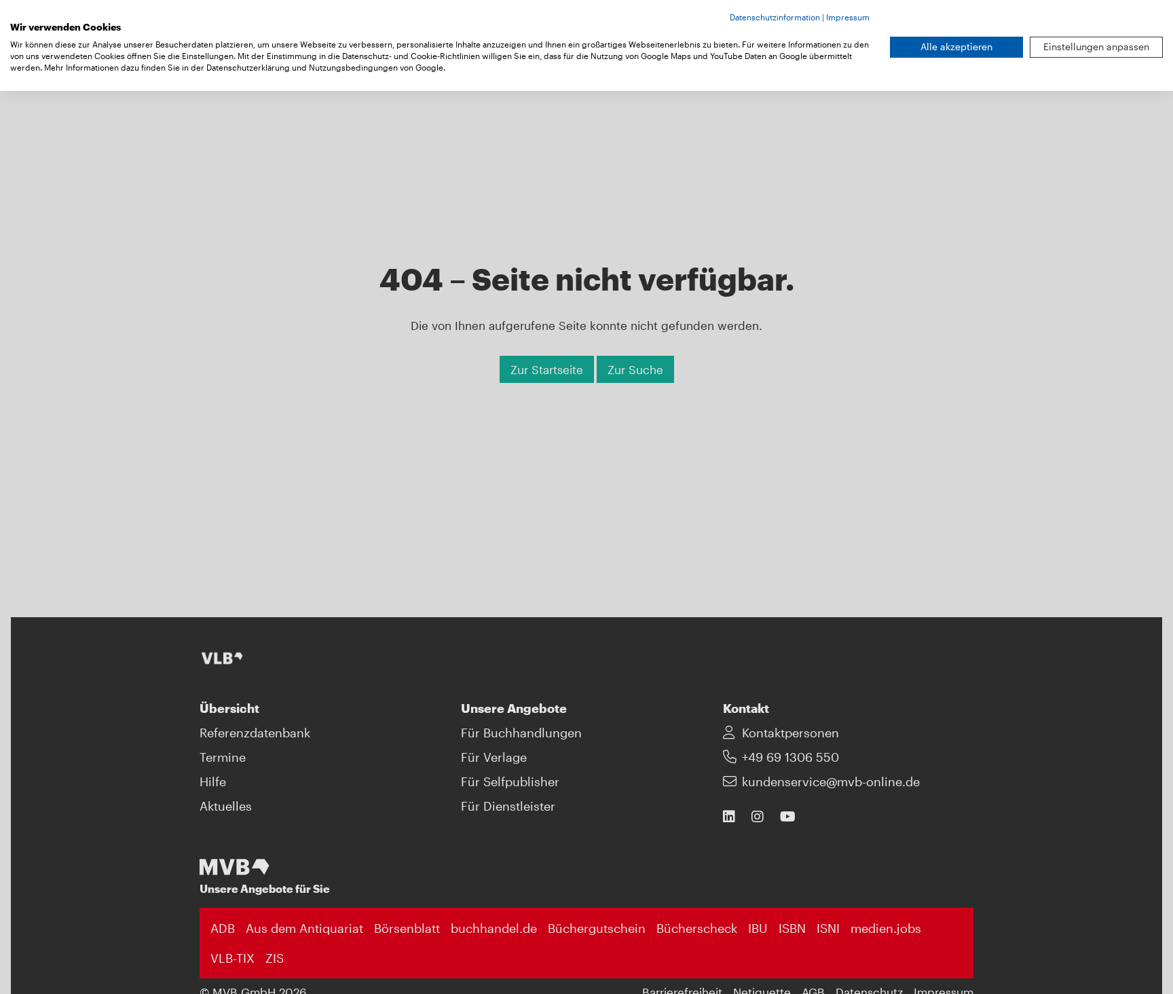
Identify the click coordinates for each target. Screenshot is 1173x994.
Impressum (848, 17)
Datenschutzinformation (775, 17)
